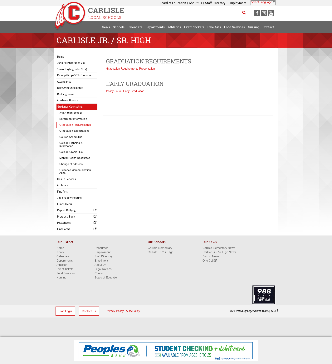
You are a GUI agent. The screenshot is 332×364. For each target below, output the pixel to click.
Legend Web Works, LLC (261, 311)
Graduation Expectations (74, 130)
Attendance (64, 81)
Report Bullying (66, 210)
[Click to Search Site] (244, 12)
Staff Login (65, 311)
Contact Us (89, 311)
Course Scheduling (70, 136)
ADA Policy (133, 310)
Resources (101, 247)
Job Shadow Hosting (69, 197)
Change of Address (71, 163)
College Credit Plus (71, 151)
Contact (99, 273)
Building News (65, 94)
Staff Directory (215, 3)
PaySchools (64, 222)
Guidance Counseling (70, 106)
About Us (195, 3)
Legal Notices (103, 269)
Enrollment (101, 260)
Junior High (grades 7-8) (71, 63)
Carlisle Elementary (160, 247)
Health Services (66, 179)
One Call (208, 260)
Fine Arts (62, 191)
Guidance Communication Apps (75, 171)
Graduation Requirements (75, 124)
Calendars (62, 256)
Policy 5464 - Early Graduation (125, 91)
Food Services (65, 273)
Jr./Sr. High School (70, 112)
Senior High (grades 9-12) (72, 69)
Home (60, 56)
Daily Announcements (70, 88)
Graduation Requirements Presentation (130, 68)
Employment (237, 3)
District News (211, 256)
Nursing (61, 277)
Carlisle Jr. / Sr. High (160, 252)
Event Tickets (65, 269)
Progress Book (66, 216)
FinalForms (63, 229)
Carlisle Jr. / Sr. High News (219, 252)
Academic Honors (67, 100)
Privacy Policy (115, 310)
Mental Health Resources (74, 157)
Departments (64, 260)
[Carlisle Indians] (93, 11)
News (60, 252)
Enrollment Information (73, 118)
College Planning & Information (70, 144)
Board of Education (173, 3)
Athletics (62, 185)
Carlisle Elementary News (219, 247)
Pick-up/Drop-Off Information (74, 75)
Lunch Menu (64, 204)
